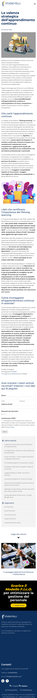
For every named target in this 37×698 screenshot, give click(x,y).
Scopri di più (19, 605)
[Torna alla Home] (12, 4)
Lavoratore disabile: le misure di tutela (18, 479)
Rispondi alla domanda (10, 411)
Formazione (8, 507)
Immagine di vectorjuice (10, 374)
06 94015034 (12, 673)
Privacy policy (12, 690)
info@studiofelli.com (14, 676)
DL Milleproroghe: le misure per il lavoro (19, 463)
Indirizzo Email (7, 404)
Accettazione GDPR (8, 418)
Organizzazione (10, 519)
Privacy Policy (9, 427)
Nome (4, 395)
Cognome (22, 401)
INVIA (5, 432)
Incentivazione (9, 511)
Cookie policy (27, 690)
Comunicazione (10, 515)
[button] (35, 4)
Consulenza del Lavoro (12, 523)
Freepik (14, 371)
